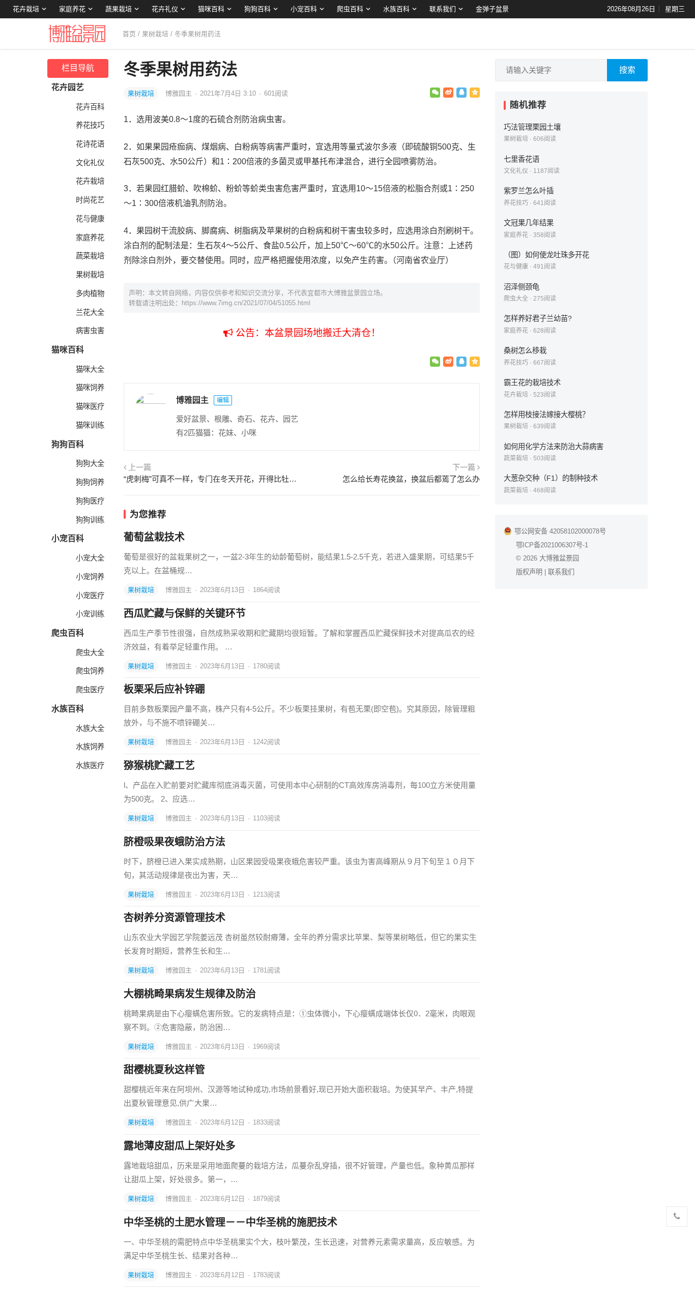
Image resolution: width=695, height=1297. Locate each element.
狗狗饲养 (90, 482)
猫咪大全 (90, 369)
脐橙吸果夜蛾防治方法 (174, 841)
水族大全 (90, 728)
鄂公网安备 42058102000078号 (560, 531)
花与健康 (90, 219)
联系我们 (442, 9)
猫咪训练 (90, 425)
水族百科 (396, 9)
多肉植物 (90, 293)
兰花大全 (90, 312)
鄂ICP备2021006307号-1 (552, 545)
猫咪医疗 (90, 406)
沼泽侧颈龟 (521, 287)
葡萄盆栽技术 (154, 537)
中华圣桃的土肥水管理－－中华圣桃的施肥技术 (230, 1222)
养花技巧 (90, 125)
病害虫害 (90, 331)
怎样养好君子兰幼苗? (538, 318)
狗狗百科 (257, 9)
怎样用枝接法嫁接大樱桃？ (546, 414)
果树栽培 (155, 34)
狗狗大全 (90, 463)
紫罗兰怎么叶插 (529, 191)
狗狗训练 (90, 520)
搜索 (627, 70)
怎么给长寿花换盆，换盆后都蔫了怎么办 (411, 479)
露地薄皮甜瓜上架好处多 (180, 1146)
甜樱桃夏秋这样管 (164, 1069)
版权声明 (529, 572)
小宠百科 (304, 9)
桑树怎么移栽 (525, 350)
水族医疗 (90, 765)
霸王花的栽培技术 (532, 382)
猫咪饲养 (90, 388)
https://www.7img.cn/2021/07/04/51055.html (246, 303)
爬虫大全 (90, 652)
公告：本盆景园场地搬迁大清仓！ (307, 333)
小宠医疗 (90, 596)
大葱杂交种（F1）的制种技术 (551, 478)
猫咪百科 (211, 9)
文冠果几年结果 (529, 223)
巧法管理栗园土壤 (532, 127)
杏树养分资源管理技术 (174, 917)
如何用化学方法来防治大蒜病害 (553, 447)
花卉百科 (90, 107)
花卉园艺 (67, 87)
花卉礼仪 (165, 9)
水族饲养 (90, 747)
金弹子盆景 (492, 9)
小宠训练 (90, 614)
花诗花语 (90, 144)
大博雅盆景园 (559, 558)
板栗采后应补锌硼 (164, 689)
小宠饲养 (90, 577)
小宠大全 (90, 558)
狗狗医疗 (90, 501)
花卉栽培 (26, 9)
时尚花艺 (90, 200)
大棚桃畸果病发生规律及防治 (190, 993)
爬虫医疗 (90, 690)
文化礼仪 (90, 163)
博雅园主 (179, 93)
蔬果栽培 (118, 9)
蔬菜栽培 (90, 256)
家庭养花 (72, 9)
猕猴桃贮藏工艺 (159, 765)
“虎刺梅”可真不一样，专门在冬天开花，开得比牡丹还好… (211, 479)
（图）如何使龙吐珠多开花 (546, 255)
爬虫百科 (350, 9)
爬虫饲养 (90, 671)
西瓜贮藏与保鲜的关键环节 (185, 613)
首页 (129, 34)
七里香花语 (521, 159)
